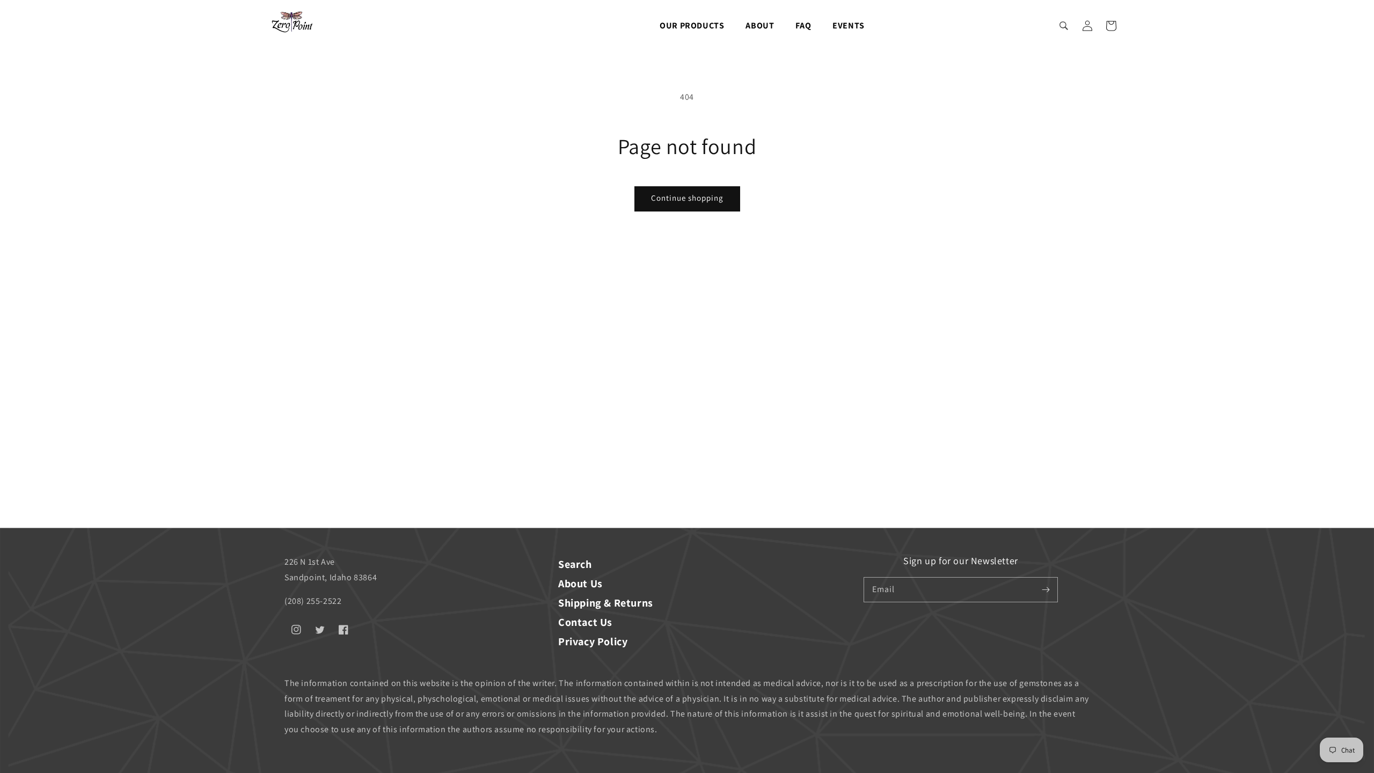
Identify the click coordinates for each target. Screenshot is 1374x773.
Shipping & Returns (605, 603)
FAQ (803, 25)
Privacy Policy (592, 641)
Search (575, 564)
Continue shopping (687, 198)
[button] (1064, 26)
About (760, 25)
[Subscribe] (1045, 589)
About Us (580, 583)
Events (848, 25)
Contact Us (585, 622)
